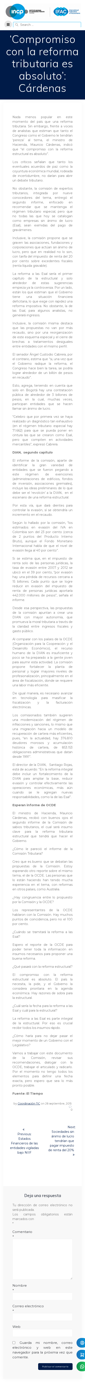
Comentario (22, 1234)
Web (16, 1327)
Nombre (19, 1287)
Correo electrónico (28, 1308)
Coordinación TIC (29, 1103)
